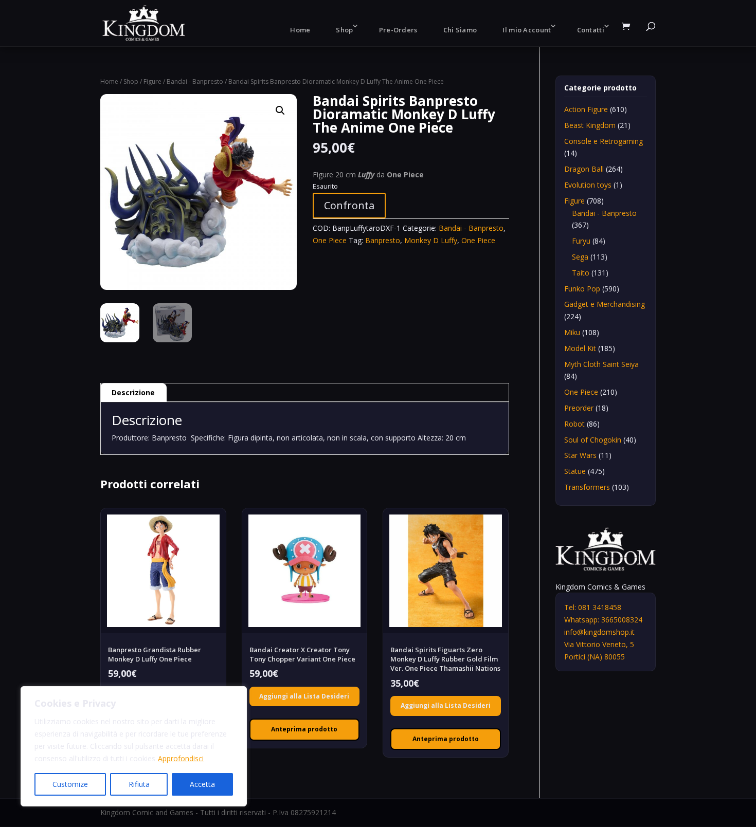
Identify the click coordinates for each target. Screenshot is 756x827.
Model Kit (580, 348)
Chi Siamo (460, 29)
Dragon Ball (584, 169)
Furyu (581, 241)
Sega (580, 257)
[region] (134, 746)
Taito (580, 273)
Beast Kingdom (590, 125)
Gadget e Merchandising (604, 304)
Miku (572, 332)
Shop (344, 29)
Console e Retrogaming (603, 141)
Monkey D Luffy (430, 240)
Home (300, 29)
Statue (575, 471)
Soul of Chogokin (592, 440)
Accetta (202, 784)
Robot (574, 424)
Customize (70, 784)
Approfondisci (181, 758)
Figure (152, 81)
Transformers (587, 487)
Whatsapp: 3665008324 (603, 619)
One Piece (330, 240)
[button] (280, 110)
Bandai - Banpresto (195, 81)
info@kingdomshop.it (599, 632)
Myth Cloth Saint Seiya (601, 364)
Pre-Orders (398, 29)
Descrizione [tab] (133, 392)
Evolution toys (587, 185)
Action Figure (586, 109)
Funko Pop (582, 288)
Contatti (590, 29)
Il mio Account (526, 29)
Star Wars (580, 455)
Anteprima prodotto (304, 729)
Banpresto (382, 240)
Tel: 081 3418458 (592, 607)
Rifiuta (139, 784)
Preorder (578, 408)
